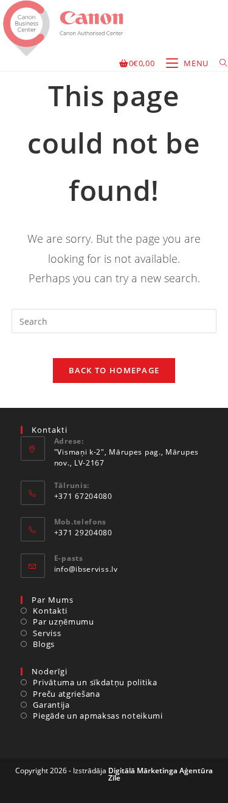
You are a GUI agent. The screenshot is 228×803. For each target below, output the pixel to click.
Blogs (44, 644)
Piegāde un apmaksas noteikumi (97, 715)
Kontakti (50, 610)
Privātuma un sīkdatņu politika (95, 682)
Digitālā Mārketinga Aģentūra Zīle (160, 774)
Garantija (51, 704)
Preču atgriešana (66, 693)
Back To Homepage (114, 370)
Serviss (47, 633)
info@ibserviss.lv (86, 569)
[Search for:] (219, 63)
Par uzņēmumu (63, 621)
